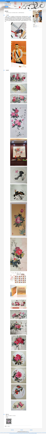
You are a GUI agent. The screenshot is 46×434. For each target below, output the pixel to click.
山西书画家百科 (11, 433)
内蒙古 (31, 433)
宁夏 (34, 433)
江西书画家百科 (26, 433)
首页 (5, 0)
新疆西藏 (36, 433)
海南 (33, 433)
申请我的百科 (30, 10)
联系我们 (40, 0)
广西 (28, 433)
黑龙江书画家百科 (17, 433)
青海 (32, 433)
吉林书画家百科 (20, 433)
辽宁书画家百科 (23, 433)
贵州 (30, 433)
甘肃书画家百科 (14, 433)
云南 (29, 433)
